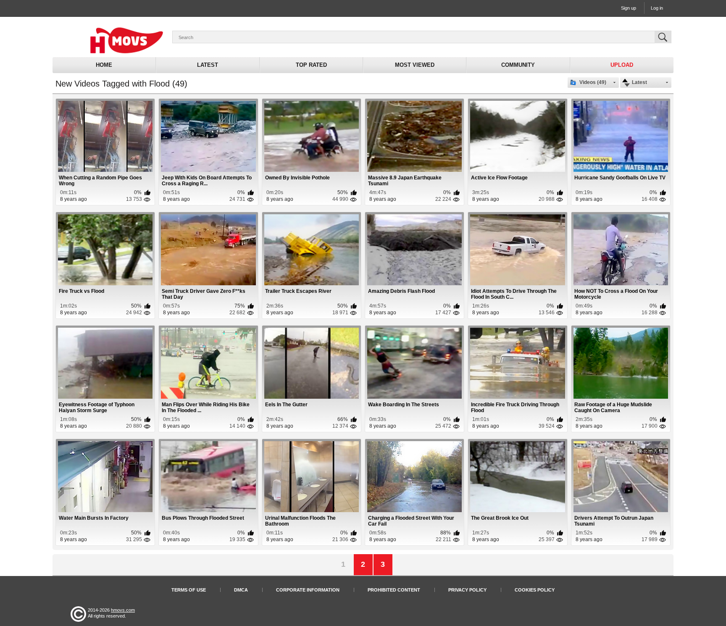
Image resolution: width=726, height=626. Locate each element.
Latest (207, 65)
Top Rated (311, 65)
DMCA (241, 589)
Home (104, 65)
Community (518, 65)
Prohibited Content (394, 589)
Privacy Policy (467, 589)
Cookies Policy (535, 589)
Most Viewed (414, 65)
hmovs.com (123, 610)
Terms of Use (188, 589)
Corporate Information (307, 589)
